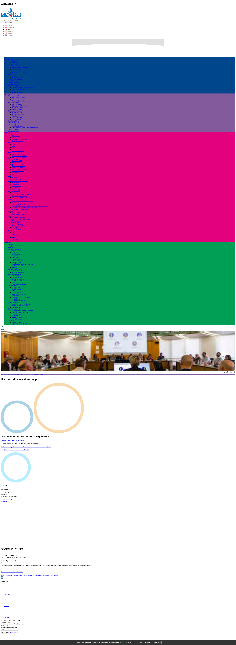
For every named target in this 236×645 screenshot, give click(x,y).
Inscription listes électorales (20, 169)
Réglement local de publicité (20, 209)
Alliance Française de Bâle (19, 324)
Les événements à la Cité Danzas (21, 297)
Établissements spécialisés (19, 156)
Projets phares (16, 91)
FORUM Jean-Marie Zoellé (20, 312)
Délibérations (16, 189)
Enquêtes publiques (13, 121)
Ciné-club (15, 252)
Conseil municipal (13, 96)
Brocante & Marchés (14, 84)
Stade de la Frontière (18, 317)
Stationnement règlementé (19, 214)
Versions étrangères (6, 22)
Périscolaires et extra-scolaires (20, 139)
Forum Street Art (17, 271)
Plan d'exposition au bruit (19, 204)
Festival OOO (16, 259)
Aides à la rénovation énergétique (21, 194)
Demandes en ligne (17, 141)
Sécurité (10, 211)
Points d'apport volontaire (19, 226)
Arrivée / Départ (16, 162)
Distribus (14, 232)
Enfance (10, 134)
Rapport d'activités (17, 107)
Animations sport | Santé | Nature (21, 304)
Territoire (10, 59)
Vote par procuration (18, 171)
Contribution (46, 575)
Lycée (13, 146)
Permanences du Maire (18, 97)
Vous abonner (7, 624)
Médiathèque (15, 275)
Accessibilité (38, 575)
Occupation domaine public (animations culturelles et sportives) (30, 206)
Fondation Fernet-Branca (19, 284)
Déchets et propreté (13, 222)
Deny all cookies (144, 642)
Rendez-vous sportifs (14, 269)
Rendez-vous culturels (14, 249)
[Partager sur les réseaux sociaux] (234, 372)
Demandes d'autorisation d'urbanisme (22, 201)
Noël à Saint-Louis (17, 266)
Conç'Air (14, 256)
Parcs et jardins (16, 69)
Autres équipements (17, 319)
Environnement (12, 64)
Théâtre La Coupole (18, 280)
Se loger (14, 192)
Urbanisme (11, 199)
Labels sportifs (16, 307)
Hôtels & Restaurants (14, 82)
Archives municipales (18, 109)
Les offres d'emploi (17, 126)
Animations (15, 154)
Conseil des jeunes (17, 117)
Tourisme (11, 74)
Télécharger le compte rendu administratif (13, 440)
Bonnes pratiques (17, 92)
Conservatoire (12, 285)
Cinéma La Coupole (18, 279)
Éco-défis (14, 81)
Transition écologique (14, 86)
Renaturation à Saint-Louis (19, 72)
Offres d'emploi (12, 124)
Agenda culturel (16, 251)
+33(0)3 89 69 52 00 (7, 499)
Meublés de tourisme (18, 76)
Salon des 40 (15, 267)
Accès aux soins (16, 179)
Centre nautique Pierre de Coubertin (22, 310)
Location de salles (13, 131)
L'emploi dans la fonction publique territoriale (25, 127)
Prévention (11, 216)
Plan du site (26, 575)
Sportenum (15, 315)
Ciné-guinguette (16, 254)
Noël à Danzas (16, 299)
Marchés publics (13, 129)
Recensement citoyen (18, 164)
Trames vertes (16, 66)
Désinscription (14, 633)
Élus (13, 99)
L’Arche (14, 187)
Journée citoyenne (17, 112)
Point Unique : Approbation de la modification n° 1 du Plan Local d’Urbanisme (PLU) (26, 447)
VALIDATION (4, 633)
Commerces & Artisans (15, 79)
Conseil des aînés (17, 119)
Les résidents (15, 295)
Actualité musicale (17, 289)
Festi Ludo (15, 257)
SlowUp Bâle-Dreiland (18, 272)
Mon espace (54, 575)
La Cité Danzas (16, 292)
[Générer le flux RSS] (227, 372)
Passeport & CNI (17, 161)
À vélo (14, 237)
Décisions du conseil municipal (21, 101)
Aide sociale (15, 182)
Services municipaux (14, 102)
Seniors (10, 152)
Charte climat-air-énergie (19, 89)
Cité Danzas (11, 290)
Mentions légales (17, 575)
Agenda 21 (15, 116)
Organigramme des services (20, 106)
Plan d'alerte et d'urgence (19, 157)
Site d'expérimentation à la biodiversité (23, 71)
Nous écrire (4, 501)
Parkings (14, 239)
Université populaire (18, 322)
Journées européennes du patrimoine (22, 264)
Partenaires (11, 320)
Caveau (14, 282)
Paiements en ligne (13, 241)
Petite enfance (16, 136)
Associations (11, 247)
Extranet (32, 575)
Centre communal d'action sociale (18, 181)
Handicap (14, 177)
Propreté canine (16, 229)
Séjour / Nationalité (17, 167)
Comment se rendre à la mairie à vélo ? (12, 572)
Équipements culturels (14, 274)
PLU (13, 202)
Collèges (14, 144)
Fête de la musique (17, 261)
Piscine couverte (16, 314)
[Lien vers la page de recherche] (3, 330)
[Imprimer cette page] (224, 372)
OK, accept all (129, 642)
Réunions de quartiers (18, 114)
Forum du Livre (16, 262)
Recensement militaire (18, 166)
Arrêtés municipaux (17, 104)
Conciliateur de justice (18, 217)
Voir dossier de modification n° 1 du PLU (16, 450)
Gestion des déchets (17, 224)
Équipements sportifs (14, 309)
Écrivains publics (17, 184)
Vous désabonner (18, 624)
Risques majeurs (16, 221)
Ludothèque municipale (19, 277)
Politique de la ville (13, 122)
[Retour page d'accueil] (11, 20)
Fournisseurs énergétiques (19, 196)
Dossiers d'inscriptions (18, 300)
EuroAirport (15, 236)
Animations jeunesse (18, 151)
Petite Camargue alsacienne (20, 67)
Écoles (14, 137)
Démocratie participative (15, 111)
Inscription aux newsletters (16, 246)
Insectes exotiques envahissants (21, 219)
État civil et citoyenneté (15, 159)
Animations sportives (14, 302)
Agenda (10, 244)
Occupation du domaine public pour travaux (24, 207)
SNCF (14, 234)
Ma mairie (10, 374)
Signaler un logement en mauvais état (22, 197)
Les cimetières (16, 172)
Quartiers (14, 62)
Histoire (14, 61)
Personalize (157, 642)
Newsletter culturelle (9, 626)
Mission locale (16, 147)
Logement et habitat (14, 191)
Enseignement (16, 287)
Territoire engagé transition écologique (23, 87)
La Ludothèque (16, 186)
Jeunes (10, 142)
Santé (9, 176)
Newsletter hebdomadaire (10, 627)
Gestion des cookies (6, 575)
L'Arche (14, 149)
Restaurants (15, 77)
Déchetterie (15, 227)
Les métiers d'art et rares (19, 294)
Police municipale (17, 212)
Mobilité (10, 231)
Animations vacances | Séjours (21, 305)
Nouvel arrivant (16, 174)
